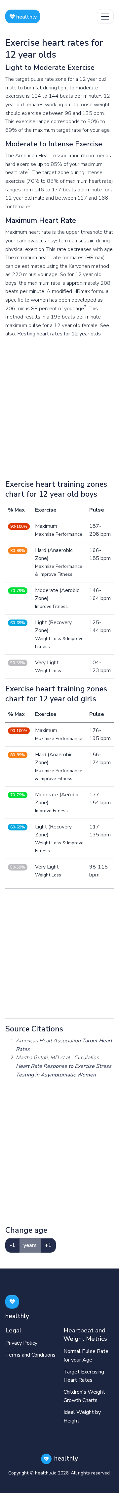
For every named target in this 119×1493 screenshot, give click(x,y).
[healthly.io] (12, 1302)
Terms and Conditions (30, 1355)
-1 (12, 1245)
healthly (26, 17)
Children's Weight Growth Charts (84, 1396)
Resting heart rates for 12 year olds (59, 333)
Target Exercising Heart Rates (83, 1376)
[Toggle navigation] (105, 16)
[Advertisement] (59, 409)
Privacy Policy (21, 1343)
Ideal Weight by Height (82, 1416)
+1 (48, 1245)
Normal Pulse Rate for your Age (85, 1356)
